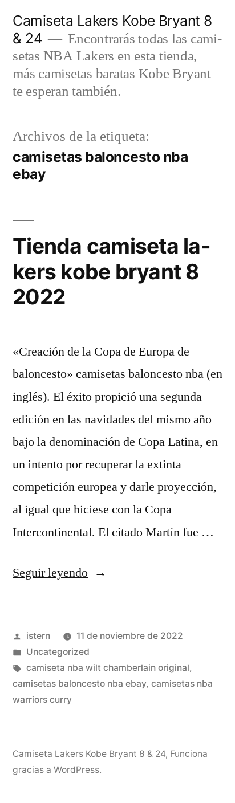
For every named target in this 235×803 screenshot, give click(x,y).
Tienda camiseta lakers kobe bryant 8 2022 (111, 271)
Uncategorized (58, 651)
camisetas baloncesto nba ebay (79, 683)
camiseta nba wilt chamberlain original (107, 667)
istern (38, 635)
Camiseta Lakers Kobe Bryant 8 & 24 (89, 753)
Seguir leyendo (60, 573)
